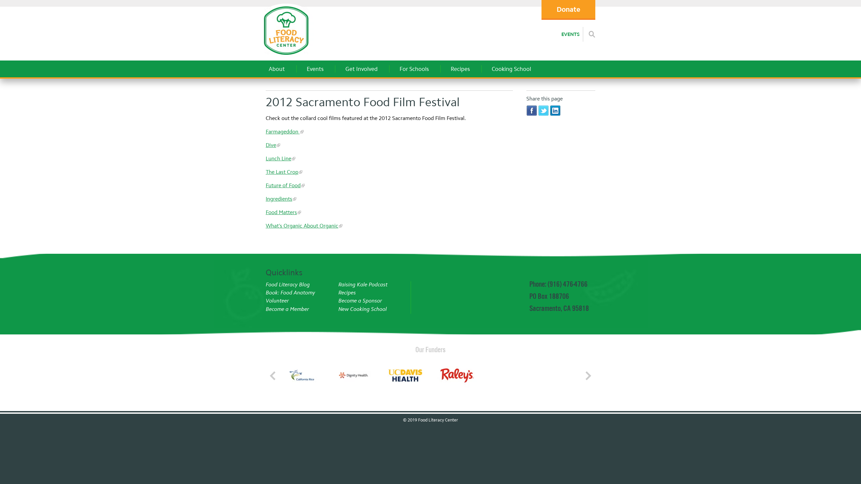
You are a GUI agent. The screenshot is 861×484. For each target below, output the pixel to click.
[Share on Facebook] (531, 110)
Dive (271, 145)
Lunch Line (278, 158)
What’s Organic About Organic (302, 226)
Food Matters (281, 212)
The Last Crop (282, 172)
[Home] (286, 56)
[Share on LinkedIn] (555, 110)
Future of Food (283, 185)
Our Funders (430, 350)
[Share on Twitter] (543, 110)
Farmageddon (283, 131)
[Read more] (592, 34)
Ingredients (279, 199)
